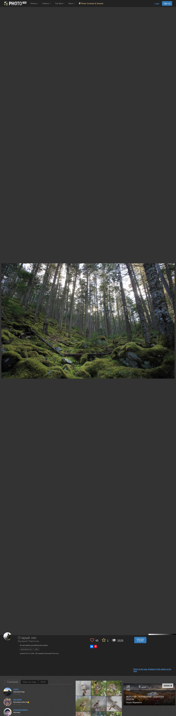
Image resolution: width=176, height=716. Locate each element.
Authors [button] (46, 3)
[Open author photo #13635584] (114, 704)
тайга (36, 649)
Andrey (16, 689)
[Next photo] (173, 311)
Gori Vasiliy (17, 699)
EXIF (43, 682)
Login (157, 4)
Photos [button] (34, 3)
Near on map (29, 682)
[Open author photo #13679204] (83, 704)
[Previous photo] (3, 311)
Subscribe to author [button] (140, 640)
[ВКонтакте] (91, 646)
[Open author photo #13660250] (99, 704)
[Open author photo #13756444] (83, 688)
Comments (12, 682)
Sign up (167, 3)
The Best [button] (59, 3)
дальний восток (26, 649)
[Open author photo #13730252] (99, 688)
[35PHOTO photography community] (14, 3)
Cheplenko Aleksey (20, 710)
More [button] (71, 3)
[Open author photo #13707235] (114, 688)
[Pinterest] (95, 646)
